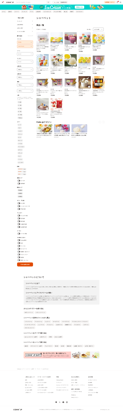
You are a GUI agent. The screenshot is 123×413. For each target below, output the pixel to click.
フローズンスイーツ (29, 327)
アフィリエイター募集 (93, 392)
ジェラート (47, 321)
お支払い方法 (28, 382)
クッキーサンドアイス (30, 324)
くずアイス (85, 324)
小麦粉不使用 (24, 224)
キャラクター (79, 11)
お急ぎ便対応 (41, 380)
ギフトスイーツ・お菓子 (36, 346)
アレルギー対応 (57, 11)
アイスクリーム (38, 321)
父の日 (62, 346)
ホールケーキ (24, 248)
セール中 (23, 180)
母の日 (56, 346)
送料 (26, 380)
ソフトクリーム (28, 321)
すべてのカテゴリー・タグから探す (46, 392)
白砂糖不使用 (24, 227)
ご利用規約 (90, 390)
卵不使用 (23, 221)
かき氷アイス (59, 324)
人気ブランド (43, 336)
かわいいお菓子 (58, 336)
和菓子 (71, 11)
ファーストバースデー (61, 387)
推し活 (65, 11)
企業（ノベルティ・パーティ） (78, 385)
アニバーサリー (48, 346)
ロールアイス (56, 321)
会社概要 (90, 382)
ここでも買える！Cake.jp (76, 391)
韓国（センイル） (25, 260)
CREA (50, 336)
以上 (25, 169)
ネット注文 (56, 2)
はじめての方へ (28, 387)
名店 (22, 243)
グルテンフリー (24, 254)
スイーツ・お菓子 (30, 369)
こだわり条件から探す (43, 387)
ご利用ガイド (28, 392)
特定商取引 (90, 385)
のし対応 (23, 203)
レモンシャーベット (40, 312)
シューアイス (41, 324)
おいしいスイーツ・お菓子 (31, 336)
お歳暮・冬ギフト (78, 346)
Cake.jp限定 (23, 240)
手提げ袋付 (23, 209)
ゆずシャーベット (29, 312)
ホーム (3, 11)
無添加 (22, 257)
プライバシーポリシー (93, 387)
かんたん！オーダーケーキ (62, 385)
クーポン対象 (24, 233)
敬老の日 (69, 346)
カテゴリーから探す (42, 382)
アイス (31, 11)
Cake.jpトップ (20, 369)
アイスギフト (77, 324)
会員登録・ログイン (109, 2)
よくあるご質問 (28, 390)
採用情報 (90, 395)
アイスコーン (50, 324)
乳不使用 (23, 218)
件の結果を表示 (25, 264)
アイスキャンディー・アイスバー (80, 321)
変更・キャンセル (29, 385)
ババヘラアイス (65, 321)
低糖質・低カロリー (25, 251)
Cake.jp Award (59, 380)
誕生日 (10, 11)
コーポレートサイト (92, 380)
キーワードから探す (42, 390)
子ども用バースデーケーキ (62, 390)
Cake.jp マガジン (74, 397)
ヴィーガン (23, 246)
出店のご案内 (74, 380)
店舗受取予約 (64, 2)
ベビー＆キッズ (47, 11)
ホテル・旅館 (74, 382)
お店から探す (41, 385)
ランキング (24, 11)
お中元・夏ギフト (89, 346)
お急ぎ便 (38, 11)
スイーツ (17, 11)
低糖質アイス (68, 324)
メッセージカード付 (25, 206)
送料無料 (23, 183)
